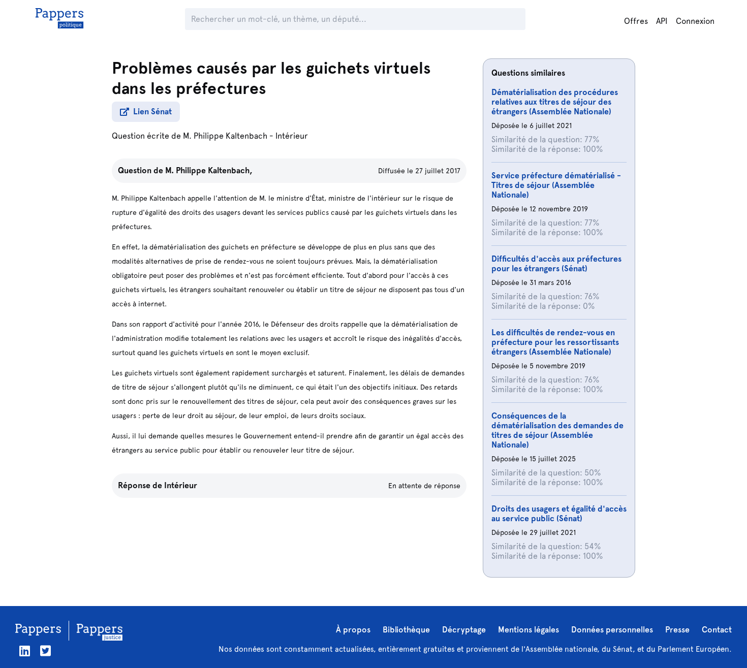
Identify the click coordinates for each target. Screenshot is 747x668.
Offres (636, 21)
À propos (353, 629)
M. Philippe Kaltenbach (225, 136)
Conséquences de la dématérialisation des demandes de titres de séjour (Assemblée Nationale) (557, 430)
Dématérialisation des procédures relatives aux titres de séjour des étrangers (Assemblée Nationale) (554, 101)
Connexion (695, 21)
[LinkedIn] (24, 651)
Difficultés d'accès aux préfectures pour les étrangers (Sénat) (556, 263)
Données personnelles (612, 629)
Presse (677, 629)
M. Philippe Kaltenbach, (209, 170)
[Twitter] (45, 651)
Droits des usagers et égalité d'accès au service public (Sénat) (559, 513)
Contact (717, 629)
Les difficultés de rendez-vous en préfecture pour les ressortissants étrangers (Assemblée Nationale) (555, 342)
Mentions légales (528, 629)
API (662, 21)
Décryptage (464, 629)
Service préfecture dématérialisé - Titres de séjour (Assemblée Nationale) (556, 185)
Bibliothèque (406, 629)
